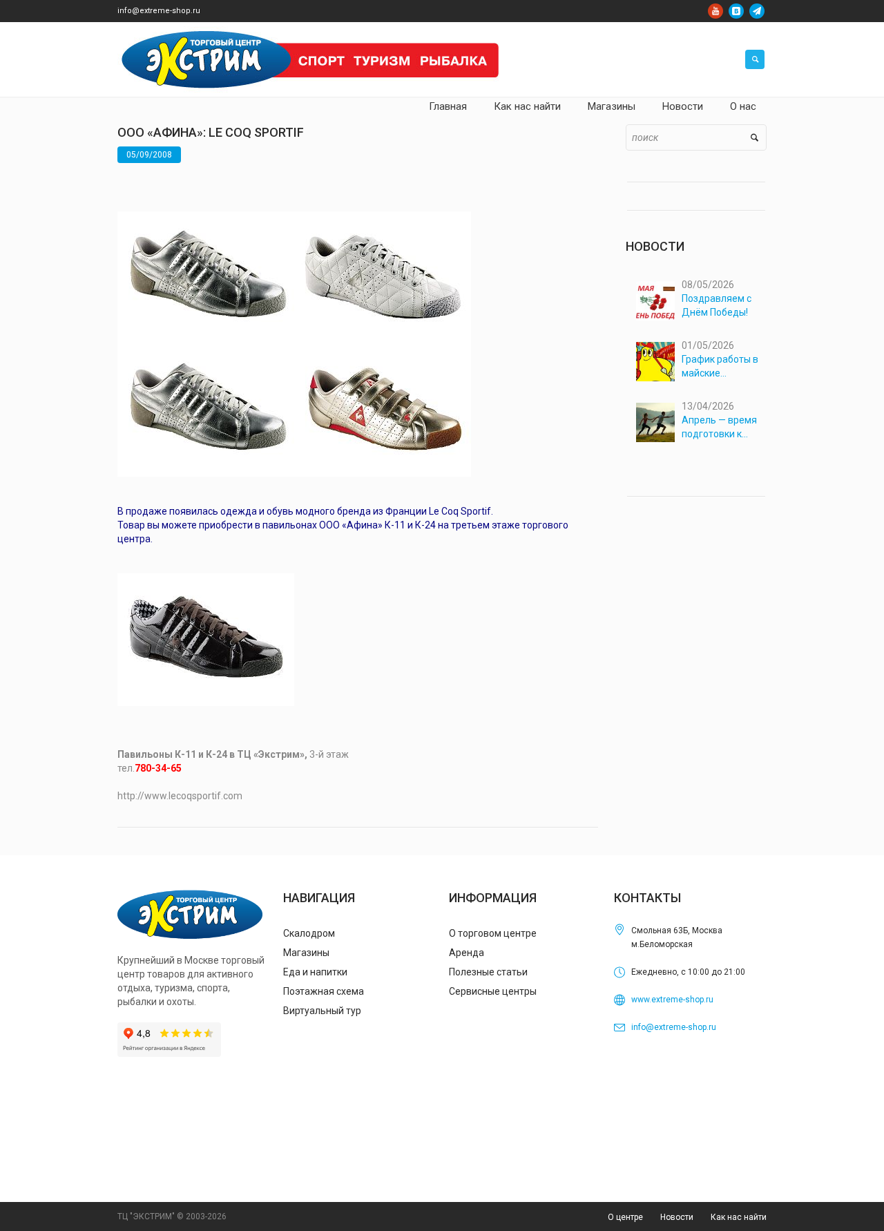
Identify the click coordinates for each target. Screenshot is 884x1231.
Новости (676, 1217)
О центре (625, 1217)
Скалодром (309, 933)
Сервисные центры (493, 991)
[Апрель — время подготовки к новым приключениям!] (655, 422)
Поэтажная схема (323, 991)
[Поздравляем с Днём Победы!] (655, 301)
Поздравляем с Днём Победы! (716, 305)
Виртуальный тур (322, 1010)
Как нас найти (739, 1217)
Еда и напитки (315, 971)
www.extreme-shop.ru (672, 999)
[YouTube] (715, 11)
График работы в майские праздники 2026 (720, 367)
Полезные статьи (488, 971)
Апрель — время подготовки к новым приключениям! (719, 427)
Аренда (466, 952)
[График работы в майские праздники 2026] (655, 361)
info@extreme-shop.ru (158, 10)
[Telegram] (757, 11)
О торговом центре (493, 933)
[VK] (736, 11)
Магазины (306, 952)
